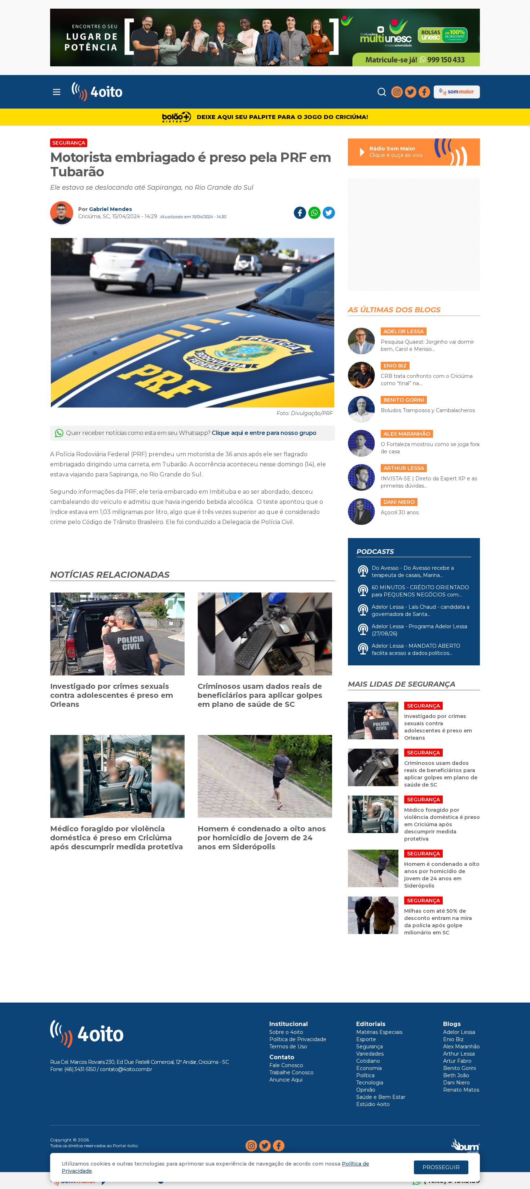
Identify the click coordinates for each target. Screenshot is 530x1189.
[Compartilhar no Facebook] (300, 213)
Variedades (370, 1054)
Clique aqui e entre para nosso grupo (264, 433)
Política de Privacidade (297, 1039)
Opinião (365, 1090)
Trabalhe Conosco (291, 1072)
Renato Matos (461, 1090)
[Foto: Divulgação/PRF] (192, 322)
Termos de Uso (288, 1046)
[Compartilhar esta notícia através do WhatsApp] (314, 213)
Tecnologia (369, 1082)
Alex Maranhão (461, 1046)
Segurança (68, 143)
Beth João (456, 1075)
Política (365, 1075)
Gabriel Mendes (110, 209)
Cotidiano (368, 1061)
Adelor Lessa (459, 1032)
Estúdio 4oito (373, 1104)
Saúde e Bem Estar (380, 1097)
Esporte (366, 1039)
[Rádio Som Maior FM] (457, 91)
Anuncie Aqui (285, 1079)
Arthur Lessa (459, 1054)
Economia (369, 1068)
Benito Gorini (459, 1068)
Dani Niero (456, 1082)
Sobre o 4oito (286, 1032)
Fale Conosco (286, 1065)
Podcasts (375, 552)
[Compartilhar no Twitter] (329, 213)
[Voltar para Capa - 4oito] (129, 92)
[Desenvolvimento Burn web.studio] (465, 1146)
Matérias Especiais (379, 1032)
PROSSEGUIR (441, 1167)
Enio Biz (453, 1039)
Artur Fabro (457, 1061)
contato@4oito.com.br (126, 1069)
